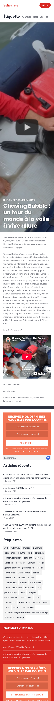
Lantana (37, 572)
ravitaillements (11, 597)
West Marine (27, 607)
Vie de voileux (28, 200)
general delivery (12, 567)
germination (28, 567)
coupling (28, 557)
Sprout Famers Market (30, 602)
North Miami (36, 582)
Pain (39, 587)
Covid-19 (39, 557)
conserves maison (12, 557)
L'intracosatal (24, 572)
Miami (31, 577)
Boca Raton (10, 552)
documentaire (23, 397)
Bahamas (37, 547)
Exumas (31, 562)
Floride (41, 562)
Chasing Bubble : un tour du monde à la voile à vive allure (26, 216)
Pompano (32, 592)
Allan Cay (15, 547)
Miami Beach (10, 582)
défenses (20, 562)
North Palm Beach (13, 587)
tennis (16, 607)
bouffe (21, 552)
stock (46, 602)
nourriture (29, 587)
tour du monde (39, 397)
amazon (26, 547)
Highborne (9, 572)
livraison (21, 577)
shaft (37, 597)
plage (22, 592)
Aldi (6, 547)
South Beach (10, 602)
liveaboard (9, 577)
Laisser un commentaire (12, 401)
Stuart (7, 607)
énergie (20, 617)
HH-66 (40, 567)
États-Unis (9, 617)
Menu (45, 5)
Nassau (23, 582)
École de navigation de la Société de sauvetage (26, 612)
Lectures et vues (11, 200)
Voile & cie (10, 5)
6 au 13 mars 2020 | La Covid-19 (18, 487)
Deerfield (8, 562)
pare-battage (10, 592)
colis (30, 552)
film (31, 397)
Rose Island (26, 597)
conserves (39, 552)
